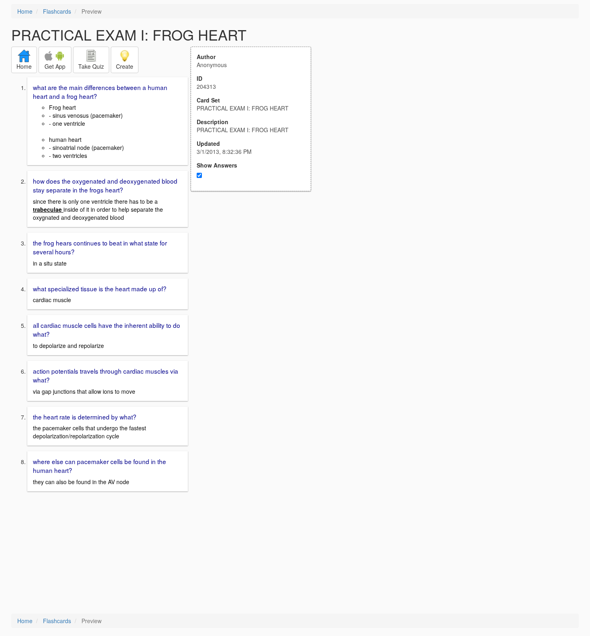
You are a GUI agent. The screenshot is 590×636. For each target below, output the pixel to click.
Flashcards (57, 11)
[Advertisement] (255, 270)
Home (25, 11)
